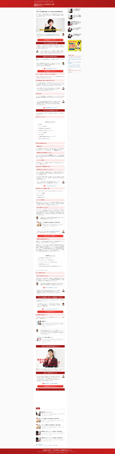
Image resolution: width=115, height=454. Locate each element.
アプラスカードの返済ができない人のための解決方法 (77, 16)
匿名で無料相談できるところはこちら (51, 107)
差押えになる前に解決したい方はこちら (52, 287)
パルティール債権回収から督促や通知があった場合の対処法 (51, 424)
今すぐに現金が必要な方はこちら (50, 311)
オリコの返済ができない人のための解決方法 (74, 57)
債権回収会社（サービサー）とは (46, 412)
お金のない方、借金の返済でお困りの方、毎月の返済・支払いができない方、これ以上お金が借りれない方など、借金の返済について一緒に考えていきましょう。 (57, 451)
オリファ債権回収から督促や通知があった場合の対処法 (50, 418)
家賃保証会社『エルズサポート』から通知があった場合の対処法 (48, 445)
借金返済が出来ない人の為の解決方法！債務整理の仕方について (57, 450)
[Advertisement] (50, 399)
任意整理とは (40, 444)
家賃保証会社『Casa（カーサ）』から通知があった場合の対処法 (51, 437)
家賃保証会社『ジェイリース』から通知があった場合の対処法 (77, 22)
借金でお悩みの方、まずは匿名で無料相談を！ (51, 383)
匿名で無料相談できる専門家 (50, 34)
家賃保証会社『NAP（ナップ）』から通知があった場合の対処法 (51, 431)
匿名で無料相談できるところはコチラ (50, 39)
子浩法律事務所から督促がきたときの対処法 (74, 66)
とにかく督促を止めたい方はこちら (51, 68)
